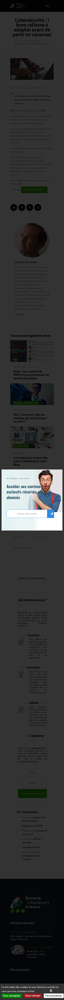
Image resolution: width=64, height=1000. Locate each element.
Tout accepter (11, 995)
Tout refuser (32, 995)
